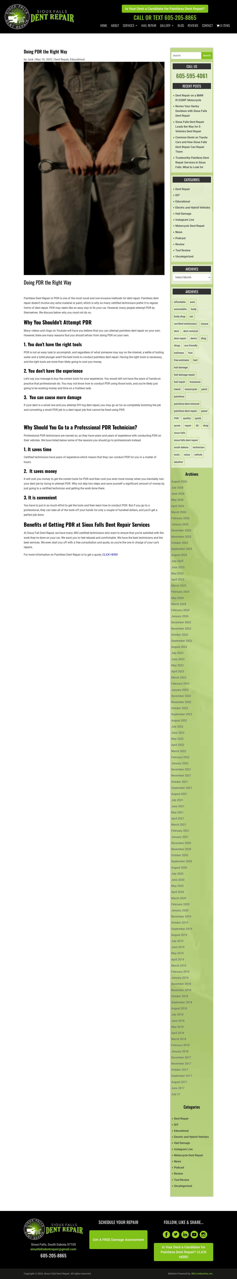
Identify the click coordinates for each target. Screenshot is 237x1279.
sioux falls (179, 432)
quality (187, 418)
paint (204, 389)
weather (178, 462)
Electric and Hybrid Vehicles (192, 207)
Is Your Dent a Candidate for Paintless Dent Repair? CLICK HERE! (183, 1252)
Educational (77, 59)
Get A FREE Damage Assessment (118, 1240)
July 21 (175, 1094)
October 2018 (179, 996)
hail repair (179, 381)
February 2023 (180, 683)
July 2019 (177, 941)
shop (205, 425)
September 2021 (181, 788)
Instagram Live (184, 219)
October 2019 (179, 922)
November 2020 (181, 849)
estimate (179, 352)
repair (188, 425)
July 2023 (177, 653)
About (115, 26)
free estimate (181, 360)
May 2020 (177, 886)
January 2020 (179, 910)
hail (195, 360)
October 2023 (179, 634)
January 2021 (179, 837)
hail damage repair (184, 374)
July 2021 (177, 800)
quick (198, 418)
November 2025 (181, 536)
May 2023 (177, 665)
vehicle (198, 454)
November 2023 (181, 628)
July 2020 (177, 873)
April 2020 (177, 892)
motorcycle (191, 389)
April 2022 (177, 745)
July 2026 (177, 487)
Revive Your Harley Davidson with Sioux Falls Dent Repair (191, 111)
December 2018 (181, 984)
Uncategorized (184, 256)
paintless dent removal (186, 403)
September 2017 (181, 1075)
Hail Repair (148, 26)
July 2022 (177, 726)
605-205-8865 (53, 1255)
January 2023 (179, 690)
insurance (195, 381)
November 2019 (181, 916)
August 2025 (179, 555)
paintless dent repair (185, 411)
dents (194, 338)
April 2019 (177, 959)
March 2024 (178, 604)
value (187, 454)
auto (192, 302)
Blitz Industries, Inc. (202, 1273)
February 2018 (180, 1045)
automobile (180, 309)
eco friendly (190, 345)
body (193, 309)
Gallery (165, 26)
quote (177, 425)
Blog (181, 26)
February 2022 (180, 757)
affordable (180, 302)
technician (198, 447)
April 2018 (177, 1033)
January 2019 (179, 977)
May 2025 (177, 573)
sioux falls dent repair (186, 440)
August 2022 (179, 720)
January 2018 (179, 1051)
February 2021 (180, 830)
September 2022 (181, 714)
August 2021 (179, 794)
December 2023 (181, 622)
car (191, 316)
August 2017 (179, 1082)
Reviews (193, 26)
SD (197, 425)
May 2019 (177, 953)
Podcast (180, 238)
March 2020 (178, 898)
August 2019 (179, 935)
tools (177, 454)
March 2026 (178, 512)
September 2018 (181, 1002)
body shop (179, 316)
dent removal (190, 331)
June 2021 (177, 806)
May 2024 (177, 598)
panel (204, 411)
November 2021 (181, 775)
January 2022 (179, 763)
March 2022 (178, 751)
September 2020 (181, 861)
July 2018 (177, 1014)
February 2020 (180, 904)
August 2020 (179, 867)
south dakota (181, 447)
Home (103, 26)
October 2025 (179, 542)
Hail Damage (183, 213)
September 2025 (181, 549)
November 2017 (181, 1063)
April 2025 (177, 579)
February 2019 (180, 971)
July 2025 (177, 561)
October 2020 (179, 855)
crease (204, 323)
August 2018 (179, 1008)
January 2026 (179, 524)
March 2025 (178, 585)
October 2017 (179, 1069)
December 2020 (181, 843)
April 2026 (177, 506)
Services (128, 26)
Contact (207, 26)
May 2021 (177, 812)
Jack (30, 59)
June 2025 (177, 567)
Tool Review (183, 250)
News (178, 232)
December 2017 (181, 1057)
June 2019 (177, 947)
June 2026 (177, 493)
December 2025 (181, 530)
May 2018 (177, 1027)
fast (190, 352)
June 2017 (177, 1088)
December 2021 (181, 769)
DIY (177, 195)
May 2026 (177, 499)
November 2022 (181, 702)
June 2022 (177, 732)
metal (177, 389)
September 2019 (181, 929)
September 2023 (181, 640)
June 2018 (177, 1020)
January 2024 (179, 616)
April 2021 (177, 818)
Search (207, 55)
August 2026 (179, 481)
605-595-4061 (192, 76)
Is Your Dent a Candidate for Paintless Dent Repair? (165, 9)
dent (176, 331)
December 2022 (181, 696)
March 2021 (178, 824)
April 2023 (177, 671)
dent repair (180, 338)
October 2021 (179, 781)
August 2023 (179, 647)
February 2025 (180, 591)
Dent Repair (61, 59)
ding (203, 338)
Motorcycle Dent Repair (190, 225)
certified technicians (185, 323)
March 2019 (178, 965)
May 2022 (177, 738)
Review (179, 244)
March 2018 (178, 1039)
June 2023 (177, 659)
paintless (179, 396)
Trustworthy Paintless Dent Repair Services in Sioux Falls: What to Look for (192, 162)
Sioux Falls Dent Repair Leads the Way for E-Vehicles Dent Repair (189, 126)
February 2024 (180, 610)
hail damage (181, 367)
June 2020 (177, 879)
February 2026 (180, 518)
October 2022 (179, 708)
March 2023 (178, 677)
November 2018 (181, 990)
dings (177, 345)
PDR (176, 418)
